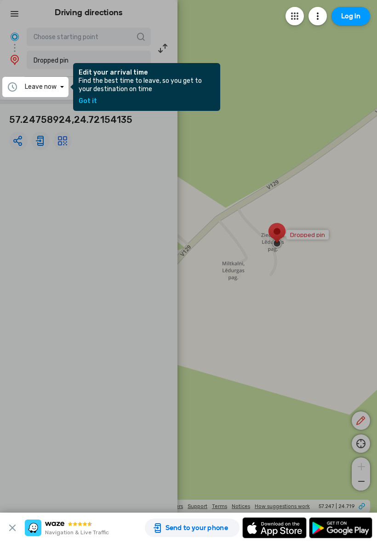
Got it (88, 101)
